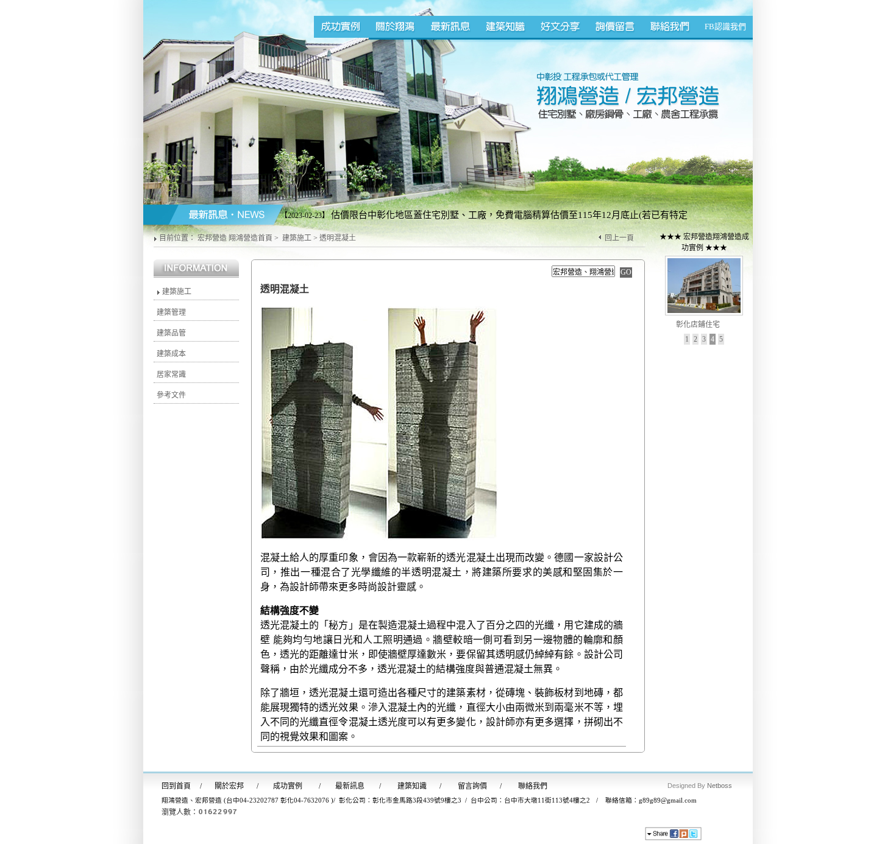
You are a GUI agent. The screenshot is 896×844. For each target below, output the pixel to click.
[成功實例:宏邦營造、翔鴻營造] (341, 27)
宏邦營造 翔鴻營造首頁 (234, 238)
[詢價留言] (615, 27)
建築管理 (171, 312)
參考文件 (171, 395)
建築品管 (171, 333)
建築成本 (171, 354)
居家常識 (171, 374)
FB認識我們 (725, 26)
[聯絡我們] (670, 27)
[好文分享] (560, 27)
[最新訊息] (451, 27)
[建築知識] (505, 27)
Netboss (719, 785)
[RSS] (723, 835)
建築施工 (296, 238)
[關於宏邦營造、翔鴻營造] (396, 27)
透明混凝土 (337, 238)
